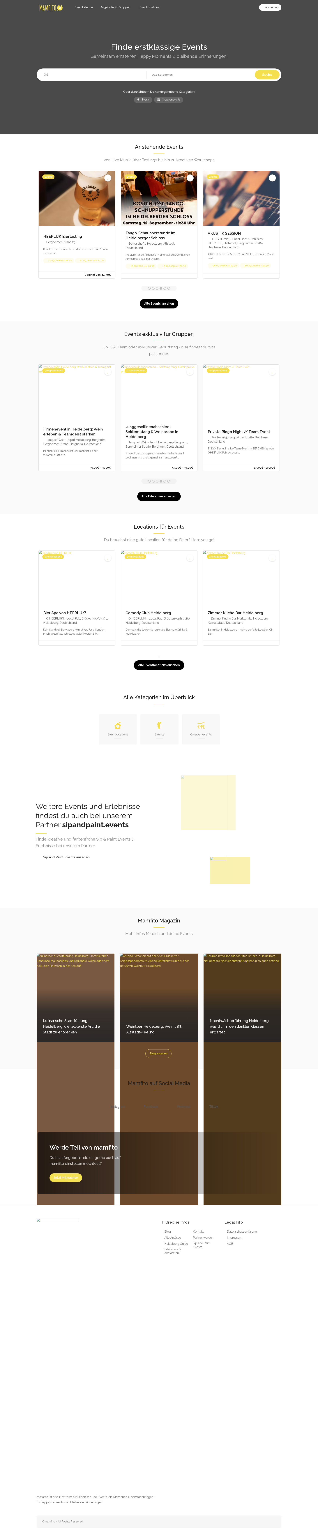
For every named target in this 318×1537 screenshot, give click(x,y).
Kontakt (198, 1231)
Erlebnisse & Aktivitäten (172, 1251)
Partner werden (203, 1237)
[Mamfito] (51, 7)
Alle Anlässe (172, 1237)
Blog (167, 1231)
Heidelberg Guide (176, 1243)
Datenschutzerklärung (242, 1231)
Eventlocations (149, 7)
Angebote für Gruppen (115, 7)
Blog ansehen (158, 1053)
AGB (230, 1243)
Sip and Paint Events (202, 1245)
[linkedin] (261, 1521)
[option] (77, 224)
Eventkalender (84, 7)
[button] (200, 75)
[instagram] (273, 1521)
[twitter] (255, 1521)
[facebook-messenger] (267, 1521)
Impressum (234, 1237)
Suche (267, 75)
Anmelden (271, 7)
